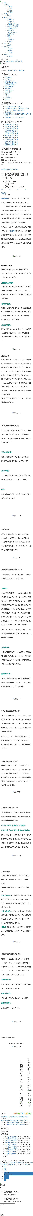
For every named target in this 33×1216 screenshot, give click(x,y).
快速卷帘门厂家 (5, 1117)
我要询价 (4, 193)
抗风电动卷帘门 (11, 28)
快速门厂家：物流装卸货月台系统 (14, 110)
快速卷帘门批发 (14, 1117)
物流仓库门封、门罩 (13, 25)
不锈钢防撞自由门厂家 (11, 139)
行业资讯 (9, 50)
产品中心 (6, 17)
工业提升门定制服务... (11, 1148)
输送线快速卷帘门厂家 (11, 126)
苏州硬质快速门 (9, 112)
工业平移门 (10, 39)
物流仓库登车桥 (11, 23)
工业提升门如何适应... (11, 1146)
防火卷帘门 (10, 30)
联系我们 (6, 54)
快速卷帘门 (10, 19)
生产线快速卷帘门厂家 (11, 134)
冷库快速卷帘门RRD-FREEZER (16, 1122)
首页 (5, 3)
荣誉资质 (9, 8)
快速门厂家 (19, 61)
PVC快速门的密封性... (11, 1142)
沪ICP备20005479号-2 (17, 1163)
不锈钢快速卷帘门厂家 (11, 128)
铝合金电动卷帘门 (12, 27)
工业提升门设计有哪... (11, 1137)
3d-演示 (9, 16)
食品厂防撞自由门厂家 (11, 141)
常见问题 (9, 52)
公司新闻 (9, 49)
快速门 (7, 61)
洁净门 (9, 36)
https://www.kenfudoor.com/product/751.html (14, 1120)
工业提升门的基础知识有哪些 (13, 106)
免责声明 (27, 1164)
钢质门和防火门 (11, 32)
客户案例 (9, 12)
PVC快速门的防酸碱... (11, 1140)
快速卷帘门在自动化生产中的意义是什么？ (17, 108)
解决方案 (6, 43)
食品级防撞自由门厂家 (11, 143)
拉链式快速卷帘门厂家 (11, 124)
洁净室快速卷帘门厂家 (11, 132)
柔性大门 (9, 41)
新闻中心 (6, 47)
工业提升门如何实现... (11, 1139)
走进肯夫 (6, 5)
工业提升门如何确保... (11, 1151)
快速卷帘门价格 (23, 1117)
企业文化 (9, 10)
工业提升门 (10, 21)
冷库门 (9, 38)
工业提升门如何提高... (11, 1144)
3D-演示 (6, 14)
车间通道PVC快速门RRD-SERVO (16, 1124)
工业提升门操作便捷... (11, 1153)
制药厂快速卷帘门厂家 (11, 137)
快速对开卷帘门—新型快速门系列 (14, 117)
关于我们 (9, 6)
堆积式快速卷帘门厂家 (11, 130)
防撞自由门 (10, 34)
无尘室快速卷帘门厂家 (11, 135)
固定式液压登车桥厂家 (11, 145)
